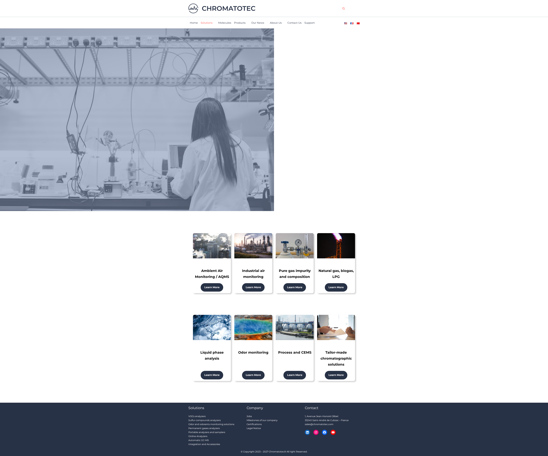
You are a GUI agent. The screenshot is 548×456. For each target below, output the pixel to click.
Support (309, 22)
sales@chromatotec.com (319, 424)
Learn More (211, 287)
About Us (276, 22)
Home (194, 22)
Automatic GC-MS (198, 440)
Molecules (224, 22)
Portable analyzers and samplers (206, 432)
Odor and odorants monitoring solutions (211, 424)
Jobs (249, 416)
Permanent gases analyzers (204, 428)
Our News (257, 22)
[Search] (343, 8)
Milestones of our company (262, 420)
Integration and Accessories (204, 444)
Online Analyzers (197, 436)
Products (240, 22)
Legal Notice (254, 428)
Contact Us (294, 22)
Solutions (206, 22)
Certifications (254, 424)
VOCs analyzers (197, 416)
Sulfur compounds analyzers (204, 420)
